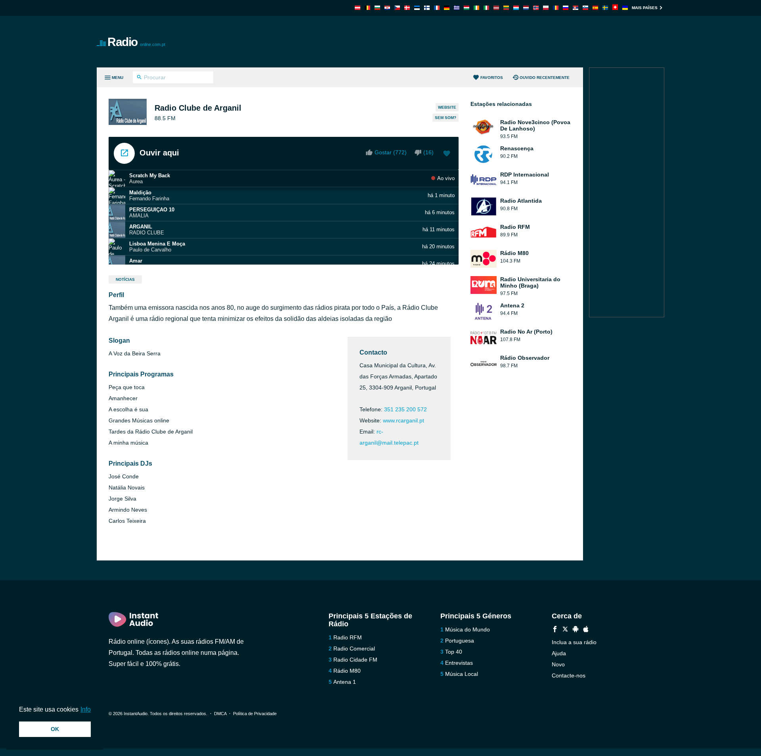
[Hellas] (456, 7)
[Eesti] (417, 7)
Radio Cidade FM (355, 659)
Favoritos (491, 77)
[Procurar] (139, 78)
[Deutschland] (446, 7)
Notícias (125, 279)
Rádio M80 (347, 671)
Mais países (645, 8)
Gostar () (391, 152)
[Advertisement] (470, 41)
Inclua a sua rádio (574, 642)
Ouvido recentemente (545, 77)
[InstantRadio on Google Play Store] (575, 630)
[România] (555, 7)
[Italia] (486, 7)
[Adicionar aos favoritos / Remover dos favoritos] (446, 154)
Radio (136, 41)
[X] (565, 630)
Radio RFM (347, 637)
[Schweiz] (615, 7)
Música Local (461, 674)
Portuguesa (459, 640)
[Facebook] (555, 630)
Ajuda (559, 653)
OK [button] (55, 729)
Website (447, 107)
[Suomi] (427, 7)
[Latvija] (496, 7)
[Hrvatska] (387, 7)
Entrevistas (459, 663)
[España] (595, 7)
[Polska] (546, 7)
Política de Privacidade (255, 713)
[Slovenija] (585, 7)
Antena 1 (344, 682)
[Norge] (536, 7)
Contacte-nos (568, 675)
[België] (367, 7)
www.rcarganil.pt (403, 420)
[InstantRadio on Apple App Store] (586, 630)
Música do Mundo (467, 629)
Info (85, 709)
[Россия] (565, 7)
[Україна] (625, 7)
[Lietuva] (506, 7)
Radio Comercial (354, 648)
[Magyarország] (466, 7)
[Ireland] (476, 7)
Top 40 (453, 652)
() (428, 152)
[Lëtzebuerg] (516, 7)
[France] (437, 7)
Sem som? (445, 117)
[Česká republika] (397, 7)
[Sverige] (605, 7)
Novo (558, 664)
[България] (377, 7)
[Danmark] (407, 7)
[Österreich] (357, 7)
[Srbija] (575, 7)
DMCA (220, 713)
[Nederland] (526, 7)
